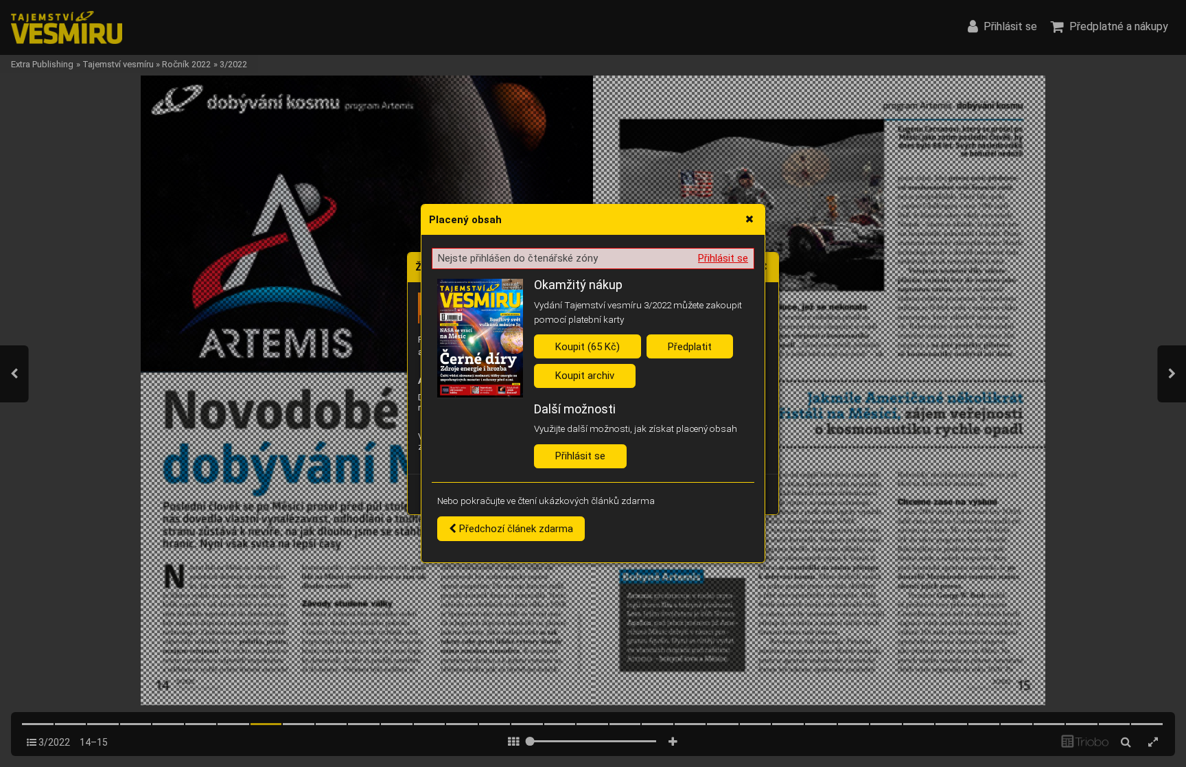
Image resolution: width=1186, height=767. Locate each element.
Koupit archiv (584, 375)
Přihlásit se (723, 258)
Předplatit (690, 347)
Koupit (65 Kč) (587, 347)
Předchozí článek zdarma (514, 529)
